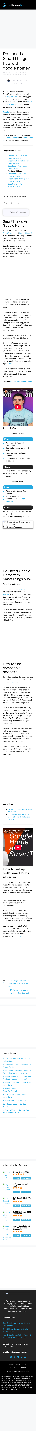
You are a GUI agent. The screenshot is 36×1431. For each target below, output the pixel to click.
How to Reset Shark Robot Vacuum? (17, 1101)
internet (6, 594)
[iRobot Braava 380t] (7, 1178)
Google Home (11, 97)
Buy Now (16, 1178)
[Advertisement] (18, 28)
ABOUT (11, 1364)
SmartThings (8, 233)
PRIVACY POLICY (21, 1364)
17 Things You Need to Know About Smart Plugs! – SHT (18, 984)
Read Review (26, 1178)
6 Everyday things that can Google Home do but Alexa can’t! (19, 816)
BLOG (10, 72)
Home (5, 72)
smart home (22, 589)
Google (6, 112)
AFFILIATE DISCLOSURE (18, 1368)
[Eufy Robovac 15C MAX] (7, 1190)
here (11, 364)
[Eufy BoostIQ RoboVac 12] (7, 1206)
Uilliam (13, 80)
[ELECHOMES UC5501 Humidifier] (7, 1220)
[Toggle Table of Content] (16, 203)
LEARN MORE (13, 1389)
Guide (15, 72)
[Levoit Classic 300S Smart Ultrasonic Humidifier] (7, 1239)
